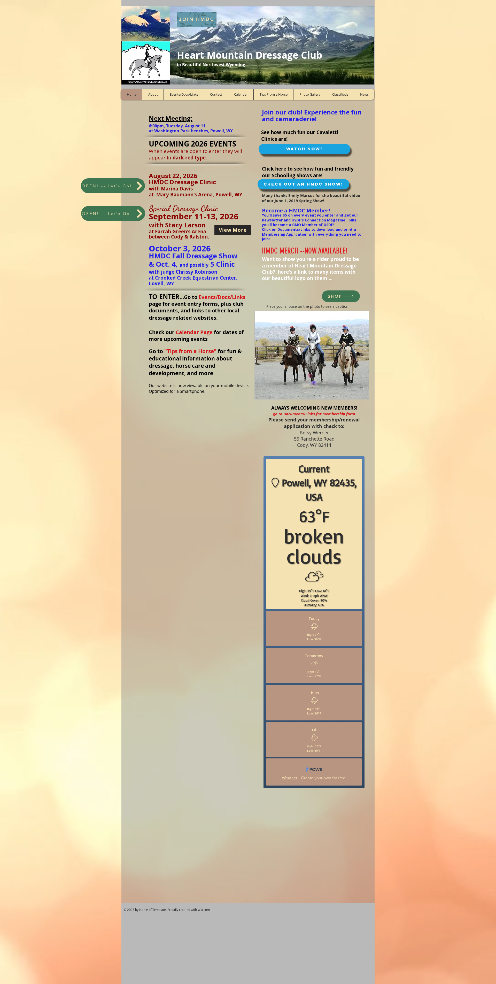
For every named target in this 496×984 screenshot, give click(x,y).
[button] (311, 355)
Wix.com (204, 910)
